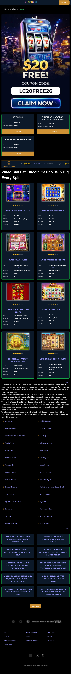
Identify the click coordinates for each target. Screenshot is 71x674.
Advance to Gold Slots (53, 309)
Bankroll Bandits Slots (33, 164)
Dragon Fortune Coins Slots (18, 311)
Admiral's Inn (9, 443)
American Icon (10, 465)
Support (27, 636)
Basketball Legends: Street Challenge (53, 487)
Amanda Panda (10, 458)
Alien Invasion (45, 450)
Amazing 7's (44, 458)
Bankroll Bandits (11, 487)
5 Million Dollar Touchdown (15, 436)
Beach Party (9, 494)
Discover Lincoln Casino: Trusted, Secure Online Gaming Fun (18, 539)
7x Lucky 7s (44, 436)
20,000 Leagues (45, 421)
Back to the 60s (10, 480)
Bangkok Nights (45, 480)
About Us (6, 636)
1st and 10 (9, 421)
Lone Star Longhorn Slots (53, 359)
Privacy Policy (51, 632)
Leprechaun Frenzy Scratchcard (18, 360)
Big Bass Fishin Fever (13, 502)
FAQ (5, 632)
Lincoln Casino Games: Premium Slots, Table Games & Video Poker (53, 552)
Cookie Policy (8, 644)
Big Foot (43, 502)
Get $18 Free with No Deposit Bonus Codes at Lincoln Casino (18, 591)
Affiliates (49, 636)
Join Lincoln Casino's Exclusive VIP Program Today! (53, 539)
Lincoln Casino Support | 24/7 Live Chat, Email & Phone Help (18, 552)
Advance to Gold (46, 443)
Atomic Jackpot (45, 472)
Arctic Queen (44, 465)
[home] (32, 4)
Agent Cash (9, 450)
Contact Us (50, 640)
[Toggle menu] (3, 3)
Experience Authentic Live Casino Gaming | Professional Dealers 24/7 (53, 565)
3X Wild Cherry (45, 428)
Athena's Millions (11, 472)
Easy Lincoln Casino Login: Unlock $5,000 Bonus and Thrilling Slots (53, 591)
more (68, 382)
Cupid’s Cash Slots (18, 260)
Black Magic (44, 524)
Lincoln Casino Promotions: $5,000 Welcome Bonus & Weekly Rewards (18, 578)
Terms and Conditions (31, 640)
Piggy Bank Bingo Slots (18, 210)
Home (6, 9)
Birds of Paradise (46, 516)
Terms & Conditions (31, 632)
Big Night (8, 509)
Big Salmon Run (46, 509)
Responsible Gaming (10, 640)
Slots (14, 9)
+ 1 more (17, 267)
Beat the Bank (45, 494)
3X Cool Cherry (10, 428)
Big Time (8, 516)
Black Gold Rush (11, 524)
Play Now (64, 2)
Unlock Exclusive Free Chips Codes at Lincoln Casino (53, 578)
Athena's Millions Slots (53, 260)
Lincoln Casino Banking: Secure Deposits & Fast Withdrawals (18, 565)
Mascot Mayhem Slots (53, 210)
